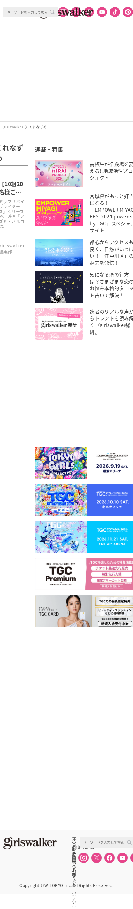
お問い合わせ (74, 854)
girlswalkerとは (75, 847)
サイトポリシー (74, 862)
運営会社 (74, 839)
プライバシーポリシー (74, 869)
